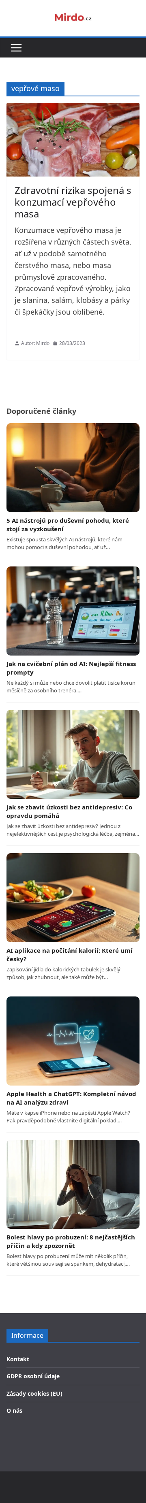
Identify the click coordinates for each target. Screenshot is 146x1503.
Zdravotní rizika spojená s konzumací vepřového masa (73, 201)
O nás (14, 1410)
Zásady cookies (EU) (34, 1393)
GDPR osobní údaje (33, 1376)
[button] (16, 47)
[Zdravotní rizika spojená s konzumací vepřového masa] (73, 140)
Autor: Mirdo (35, 343)
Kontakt (17, 1359)
